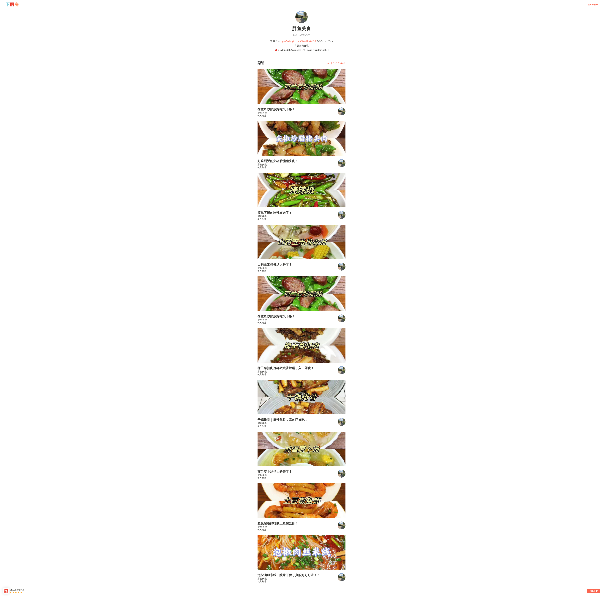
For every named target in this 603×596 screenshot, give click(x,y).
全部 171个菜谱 (336, 63)
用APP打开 (593, 4)
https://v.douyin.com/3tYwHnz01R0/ (298, 41)
